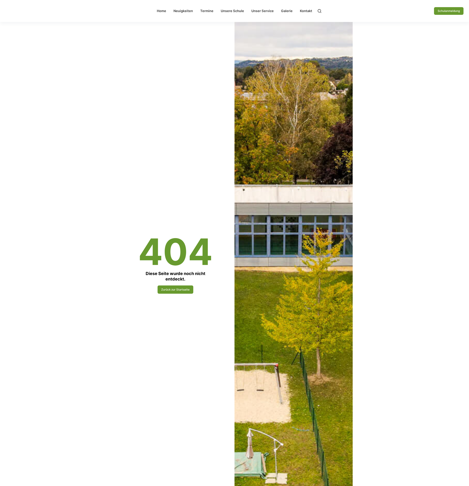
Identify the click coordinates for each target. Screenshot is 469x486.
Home (161, 11)
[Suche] (319, 11)
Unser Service (262, 11)
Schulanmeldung (449, 11)
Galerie (287, 11)
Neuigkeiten (183, 11)
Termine (206, 11)
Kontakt (306, 11)
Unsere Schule (232, 11)
